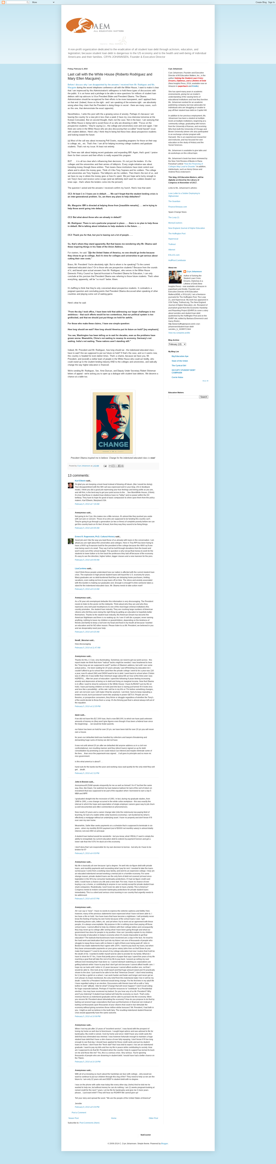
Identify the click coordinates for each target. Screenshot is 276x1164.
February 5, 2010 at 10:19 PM (87, 1062)
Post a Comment (79, 1113)
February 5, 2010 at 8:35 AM (87, 528)
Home (113, 1118)
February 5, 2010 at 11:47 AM (87, 648)
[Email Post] (105, 466)
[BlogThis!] (113, 466)
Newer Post (74, 1118)
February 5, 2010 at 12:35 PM (87, 706)
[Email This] (110, 466)
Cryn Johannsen (194, 271)
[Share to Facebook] (119, 466)
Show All (205, 381)
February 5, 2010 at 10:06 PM (87, 1016)
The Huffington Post (176, 233)
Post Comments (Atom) (90, 1123)
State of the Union (180, 361)
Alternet (171, 250)
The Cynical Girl (179, 365)
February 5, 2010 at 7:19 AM (87, 504)
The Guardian (174, 201)
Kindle (195, 86)
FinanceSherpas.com (177, 207)
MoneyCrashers (175, 223)
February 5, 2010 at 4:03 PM (87, 853)
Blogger (164, 1143)
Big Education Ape (180, 356)
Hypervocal (173, 239)
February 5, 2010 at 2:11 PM (87, 773)
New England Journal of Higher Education (186, 228)
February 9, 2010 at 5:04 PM (87, 1107)
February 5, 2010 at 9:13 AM (87, 589)
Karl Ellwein (80, 481)
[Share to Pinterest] (122, 466)
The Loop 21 (173, 217)
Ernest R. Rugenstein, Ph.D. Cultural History (95, 536)
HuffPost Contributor (177, 260)
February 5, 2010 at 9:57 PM (87, 899)
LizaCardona (80, 568)
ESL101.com (174, 255)
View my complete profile (179, 333)
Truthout (172, 244)
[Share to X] (116, 466)
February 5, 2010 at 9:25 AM (87, 632)
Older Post (153, 1118)
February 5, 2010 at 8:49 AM (87, 560)
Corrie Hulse (177, 377)
